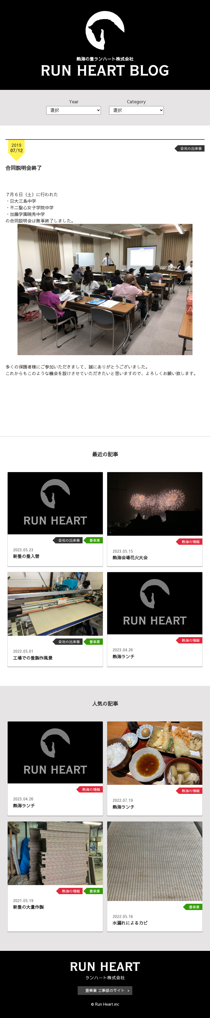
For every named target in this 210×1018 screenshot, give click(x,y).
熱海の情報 (191, 541)
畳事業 (94, 540)
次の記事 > (188, 408)
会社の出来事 (191, 148)
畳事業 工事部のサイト (105, 990)
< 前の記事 (21, 408)
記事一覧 (105, 408)
